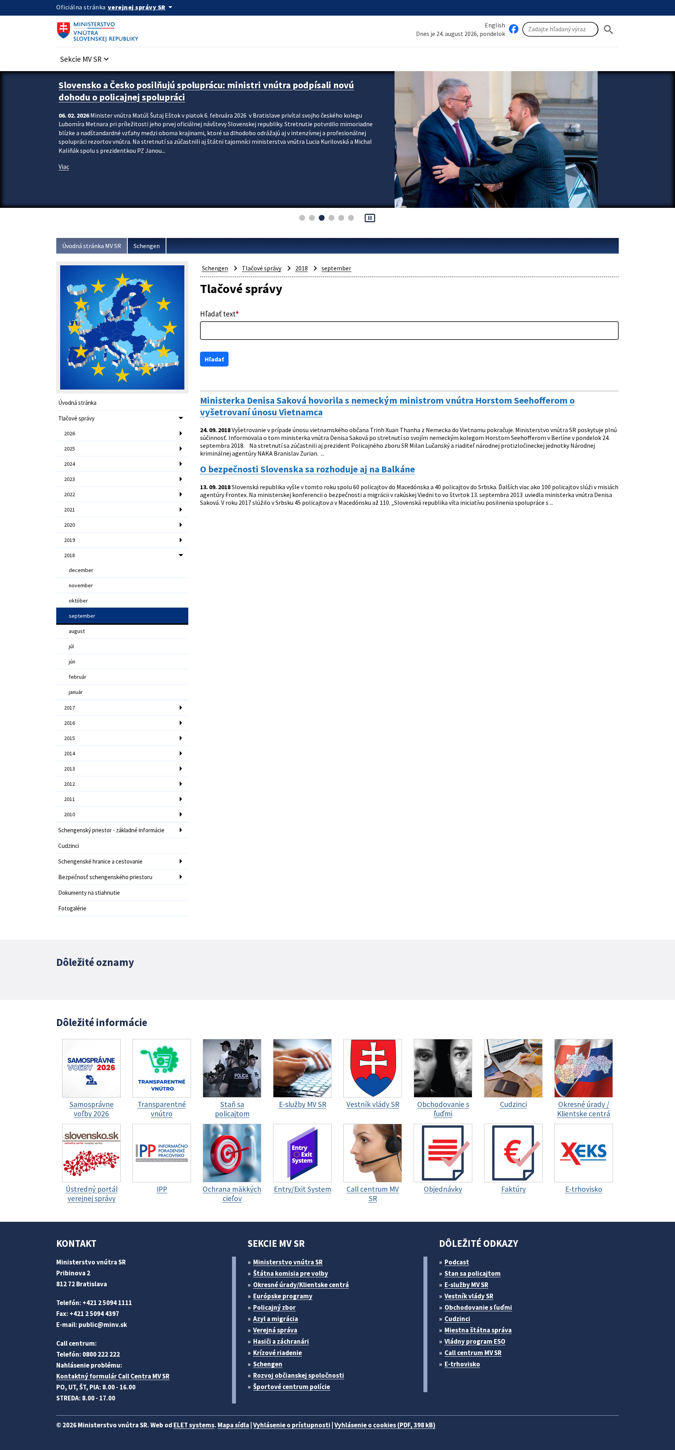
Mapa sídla (233, 1425)
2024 (69, 463)
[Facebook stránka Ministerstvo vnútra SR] (513, 29)
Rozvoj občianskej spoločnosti (298, 1375)
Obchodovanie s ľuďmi (478, 1307)
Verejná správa (275, 1330)
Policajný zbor (274, 1307)
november (81, 585)
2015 (69, 738)
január (76, 691)
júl (71, 646)
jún (72, 661)
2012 (69, 783)
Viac (64, 166)
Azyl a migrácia (275, 1318)
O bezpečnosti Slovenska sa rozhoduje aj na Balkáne (307, 469)
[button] (85, 57)
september (82, 615)
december (81, 570)
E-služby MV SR (466, 1284)
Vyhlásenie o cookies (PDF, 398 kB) (385, 1425)
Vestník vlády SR (469, 1296)
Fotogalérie (72, 908)
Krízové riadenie (277, 1352)
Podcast (457, 1262)
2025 (69, 448)
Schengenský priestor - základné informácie (111, 830)
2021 (69, 509)
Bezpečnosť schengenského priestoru (105, 877)
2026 (69, 433)
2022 (69, 494)
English (495, 25)
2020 (69, 524)
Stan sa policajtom (473, 1273)
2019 (69, 540)
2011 (69, 799)
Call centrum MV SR (473, 1352)
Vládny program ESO (475, 1341)
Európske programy (282, 1296)
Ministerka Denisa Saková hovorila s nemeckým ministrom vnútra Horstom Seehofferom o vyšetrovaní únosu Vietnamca (387, 406)
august (77, 631)
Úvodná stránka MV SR (91, 246)
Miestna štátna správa (478, 1330)
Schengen (147, 246)
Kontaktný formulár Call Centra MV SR (113, 1376)
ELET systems (193, 1425)
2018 (69, 555)
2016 (69, 722)
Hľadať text (219, 313)
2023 (69, 479)
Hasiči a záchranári (281, 1341)
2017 (69, 707)
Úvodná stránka (77, 402)
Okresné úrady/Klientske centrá (301, 1284)
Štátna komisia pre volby (290, 1273)
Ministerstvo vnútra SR (288, 1262)
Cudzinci (68, 845)
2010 (69, 814)
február (77, 676)
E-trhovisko (462, 1364)
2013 (69, 768)
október (78, 600)
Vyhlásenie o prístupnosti (291, 1425)
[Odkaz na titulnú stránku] (99, 29)
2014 (69, 753)
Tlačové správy (76, 418)
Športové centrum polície (291, 1386)
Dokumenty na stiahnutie (89, 892)
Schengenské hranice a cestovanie (100, 861)
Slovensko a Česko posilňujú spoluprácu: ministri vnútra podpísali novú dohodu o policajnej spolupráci (206, 91)
